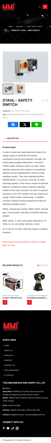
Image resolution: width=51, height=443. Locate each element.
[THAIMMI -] (9, 7)
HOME (6, 345)
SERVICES (8, 360)
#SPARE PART (39, 114)
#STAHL (5, 118)
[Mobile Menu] (45, 6)
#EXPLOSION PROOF (14, 114)
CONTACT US (9, 365)
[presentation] (6, 67)
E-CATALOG (8, 375)
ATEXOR (5, 295)
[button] (38, 265)
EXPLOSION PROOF (17, 111)
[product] (13, 282)
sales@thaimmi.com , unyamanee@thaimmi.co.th (27, 415)
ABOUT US (8, 350)
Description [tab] (13, 138)
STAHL (27, 111)
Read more (5, 302)
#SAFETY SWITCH (27, 114)
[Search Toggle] (40, 7)
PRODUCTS (8, 355)
